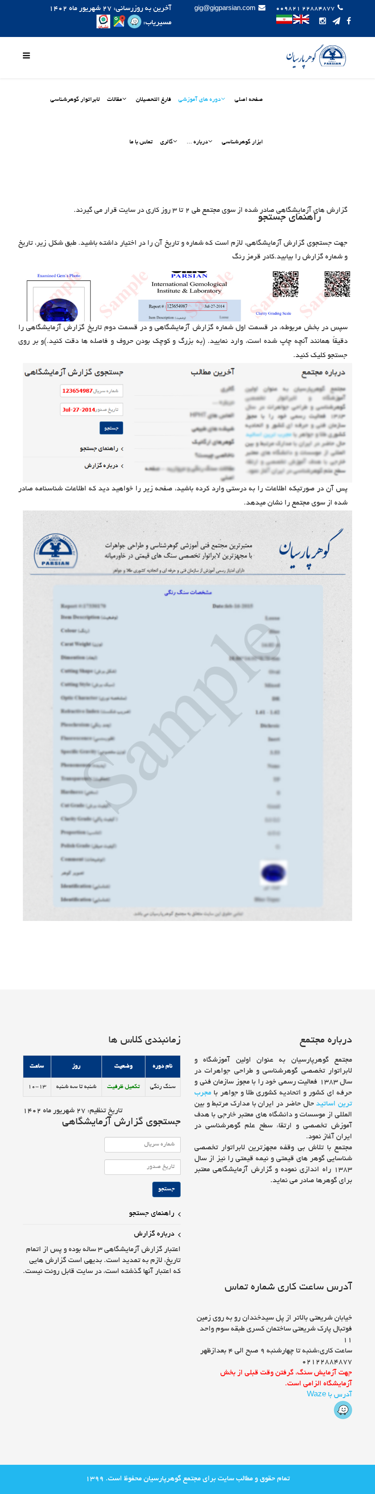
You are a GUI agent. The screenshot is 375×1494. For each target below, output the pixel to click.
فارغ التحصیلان (153, 100)
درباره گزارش (154, 1234)
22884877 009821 (305, 8)
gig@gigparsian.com (225, 8)
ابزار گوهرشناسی (242, 142)
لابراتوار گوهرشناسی (75, 100)
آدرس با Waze (329, 1395)
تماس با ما (141, 142)
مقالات (114, 100)
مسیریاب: (156, 23)
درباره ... (197, 142)
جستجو (166, 1189)
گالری (166, 142)
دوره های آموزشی (199, 100)
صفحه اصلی (249, 100)
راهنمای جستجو (151, 1214)
